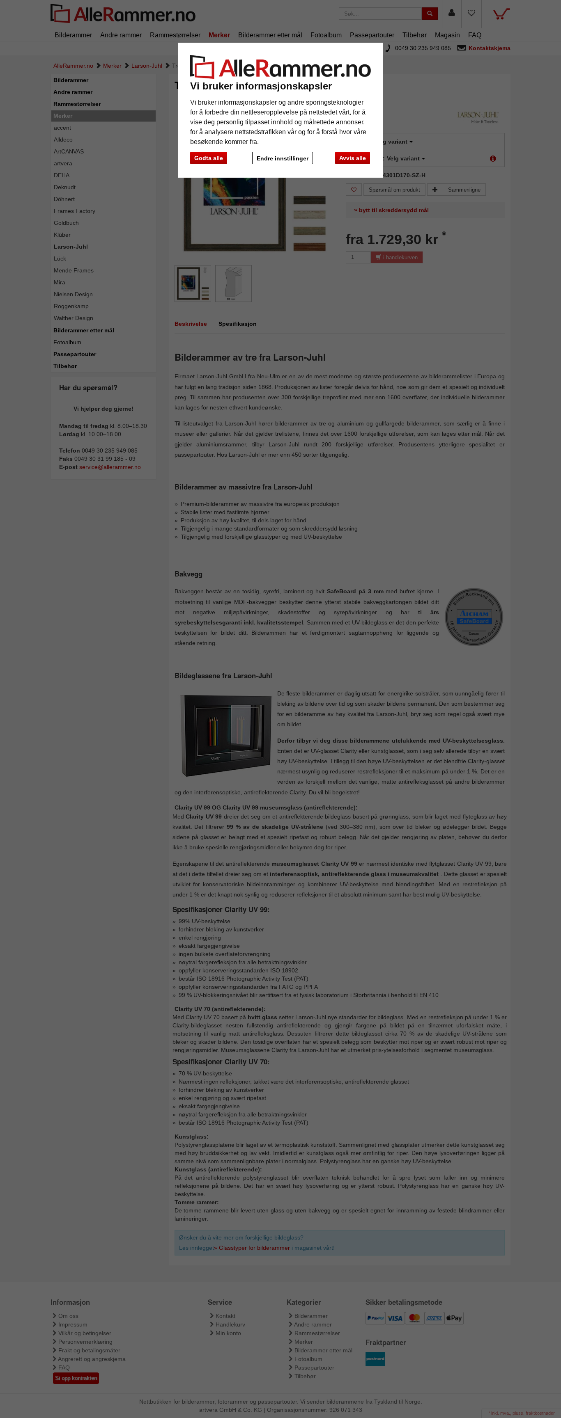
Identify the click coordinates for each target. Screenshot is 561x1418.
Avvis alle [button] (352, 158)
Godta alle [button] (208, 158)
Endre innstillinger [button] (282, 158)
